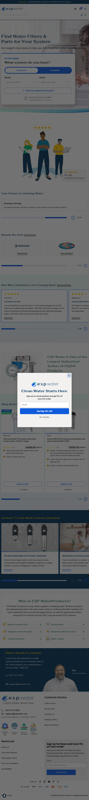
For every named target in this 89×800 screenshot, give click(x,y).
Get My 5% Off (44, 411)
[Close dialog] (69, 375)
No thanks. (44, 417)
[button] (4, 795)
